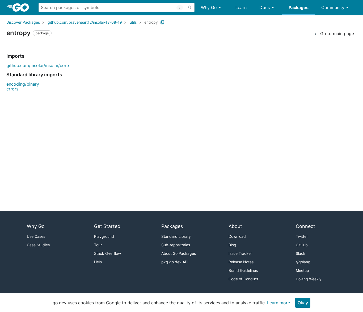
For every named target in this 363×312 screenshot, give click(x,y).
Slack (300, 253)
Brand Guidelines (243, 270)
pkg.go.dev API (174, 262)
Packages (299, 7)
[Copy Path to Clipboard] (162, 22)
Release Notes (241, 262)
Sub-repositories (175, 245)
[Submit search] (190, 7)
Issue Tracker (240, 253)
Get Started (107, 226)
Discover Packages (23, 22)
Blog (232, 245)
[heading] (22, 7)
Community (332, 7)
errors (12, 88)
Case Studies (38, 245)
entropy (151, 22)
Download (237, 236)
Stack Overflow (107, 253)
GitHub (302, 245)
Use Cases (36, 236)
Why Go (209, 7)
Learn (241, 7)
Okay (303, 302)
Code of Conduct (243, 279)
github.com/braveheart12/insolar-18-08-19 (85, 22)
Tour (98, 245)
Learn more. (279, 302)
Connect (305, 226)
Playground (104, 236)
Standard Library (176, 236)
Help (98, 262)
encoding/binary (22, 84)
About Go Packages (178, 253)
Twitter (302, 236)
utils (133, 22)
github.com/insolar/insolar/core (37, 65)
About (235, 226)
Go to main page (336, 33)
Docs (264, 7)
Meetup (302, 270)
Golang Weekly (309, 279)
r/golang (303, 262)
